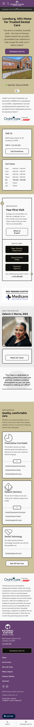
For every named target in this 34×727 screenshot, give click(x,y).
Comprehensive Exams (13, 470)
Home (4, 657)
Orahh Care (18, 700)
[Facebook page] (3, 686)
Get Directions (17, 151)
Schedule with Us (17, 51)
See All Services (17, 563)
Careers (11, 700)
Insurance (5, 681)
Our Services (6, 662)
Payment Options (17, 267)
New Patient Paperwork (17, 249)
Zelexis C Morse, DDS (15, 313)
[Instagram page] (7, 686)
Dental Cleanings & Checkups (15, 466)
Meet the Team (17, 357)
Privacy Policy (6, 698)
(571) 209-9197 (16, 145)
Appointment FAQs (17, 258)
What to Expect (16, 232)
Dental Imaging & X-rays (13, 474)
